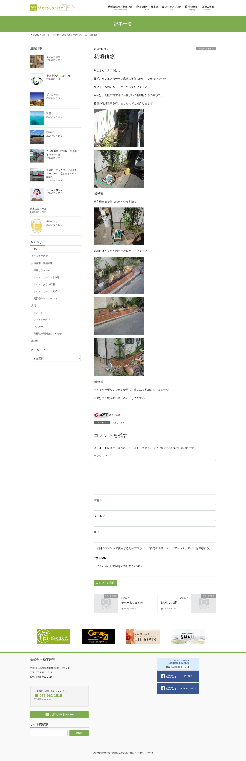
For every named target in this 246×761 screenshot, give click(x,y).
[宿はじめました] (53, 636)
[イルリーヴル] (143, 636)
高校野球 (51, 132)
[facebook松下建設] (178, 676)
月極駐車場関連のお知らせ (48, 333)
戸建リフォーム (206, 48)
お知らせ (36, 249)
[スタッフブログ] (106, 601)
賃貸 (33, 305)
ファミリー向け (42, 319)
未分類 (34, 340)
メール (99, 516)
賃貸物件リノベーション (46, 298)
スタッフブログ (39, 256)
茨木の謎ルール (38, 208)
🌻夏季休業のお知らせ (58, 75)
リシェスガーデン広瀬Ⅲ (46, 291)
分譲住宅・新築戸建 (41, 263)
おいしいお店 (169, 602)
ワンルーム (39, 326)
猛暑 (48, 113)
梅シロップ (52, 221)
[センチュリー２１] (98, 636)
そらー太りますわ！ (133, 602)
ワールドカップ (54, 189)
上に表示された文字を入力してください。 (119, 566)
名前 (98, 500)
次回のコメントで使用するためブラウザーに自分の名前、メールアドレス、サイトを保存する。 (154, 548)
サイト (98, 532)
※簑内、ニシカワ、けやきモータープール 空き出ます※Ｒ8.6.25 (62, 173)
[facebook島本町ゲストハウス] (178, 688)
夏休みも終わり (54, 56)
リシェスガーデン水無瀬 (46, 277)
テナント (38, 312)
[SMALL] (188, 636)
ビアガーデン (53, 94)
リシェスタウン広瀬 (44, 284)
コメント (101, 456)
